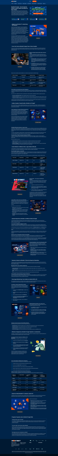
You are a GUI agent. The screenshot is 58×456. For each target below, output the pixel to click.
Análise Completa (24, 3)
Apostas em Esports (40, 3)
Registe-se (15, 3)
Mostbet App (44, 3)
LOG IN (30, 1)
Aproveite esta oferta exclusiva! (38, 13)
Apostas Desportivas (34, 3)
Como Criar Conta (20, 3)
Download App (34, 1)
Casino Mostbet (29, 3)
